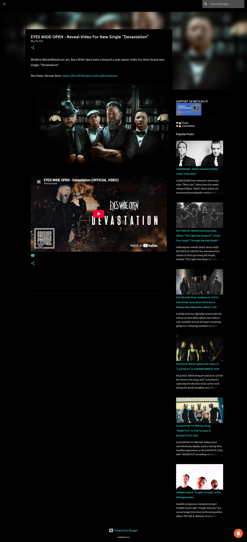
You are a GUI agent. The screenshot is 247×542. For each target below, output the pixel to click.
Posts (185, 122)
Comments (188, 125)
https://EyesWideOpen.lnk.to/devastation (90, 75)
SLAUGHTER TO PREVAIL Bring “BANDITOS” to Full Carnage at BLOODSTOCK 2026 (193, 431)
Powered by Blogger (125, 530)
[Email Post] (33, 256)
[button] (33, 48)
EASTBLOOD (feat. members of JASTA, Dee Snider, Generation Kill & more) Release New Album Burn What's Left (197, 302)
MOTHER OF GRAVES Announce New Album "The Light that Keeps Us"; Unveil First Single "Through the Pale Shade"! (198, 235)
